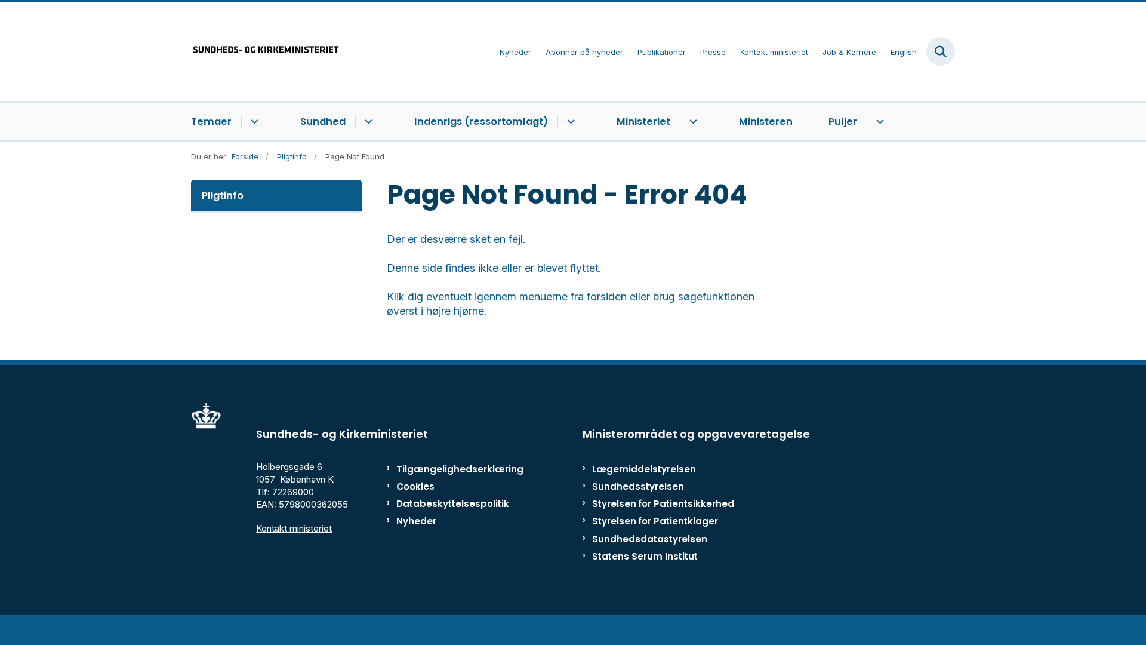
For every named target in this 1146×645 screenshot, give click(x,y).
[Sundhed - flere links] (366, 121)
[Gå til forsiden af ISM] (265, 52)
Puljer (842, 121)
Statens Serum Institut (645, 556)
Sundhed (323, 121)
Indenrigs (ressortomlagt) (481, 121)
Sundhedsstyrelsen (638, 486)
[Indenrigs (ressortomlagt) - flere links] (569, 121)
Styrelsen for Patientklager (655, 521)
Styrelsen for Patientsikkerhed (663, 503)
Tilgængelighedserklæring (447, 469)
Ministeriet (643, 121)
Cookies (415, 486)
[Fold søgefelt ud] (940, 51)
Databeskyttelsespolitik (447, 503)
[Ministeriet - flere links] (691, 121)
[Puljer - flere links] (878, 121)
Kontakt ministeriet (294, 528)
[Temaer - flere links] (252, 121)
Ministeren (766, 121)
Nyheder (416, 521)
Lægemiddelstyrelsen (644, 469)
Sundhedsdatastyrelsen (649, 539)
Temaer (211, 121)
